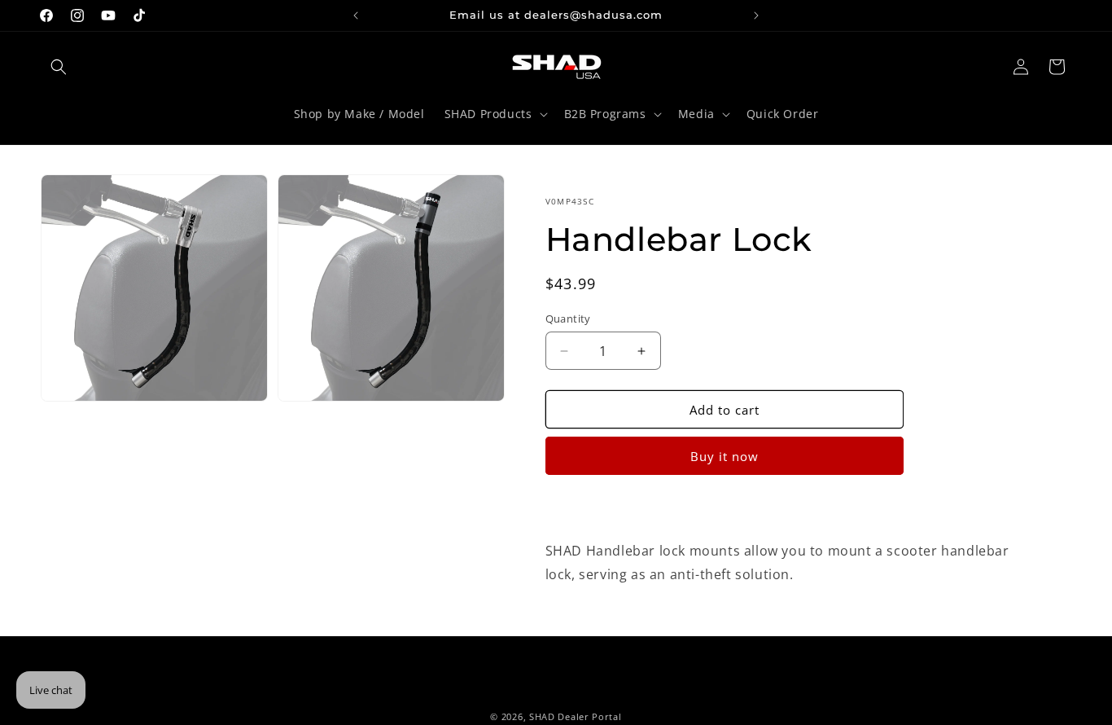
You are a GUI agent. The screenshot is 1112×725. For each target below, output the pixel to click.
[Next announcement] (756, 15)
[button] (59, 67)
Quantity (568, 318)
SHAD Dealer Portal (575, 716)
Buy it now (724, 456)
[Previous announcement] (356, 15)
